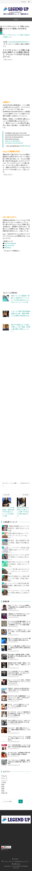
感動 (2, 789)
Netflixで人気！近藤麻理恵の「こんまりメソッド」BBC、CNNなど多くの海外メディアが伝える (19, 697)
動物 (2, 784)
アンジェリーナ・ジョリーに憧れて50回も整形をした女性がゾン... (19, 593)
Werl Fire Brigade (10, 243)
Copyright (7, 866)
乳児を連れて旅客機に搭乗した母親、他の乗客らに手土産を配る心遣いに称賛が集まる (19, 656)
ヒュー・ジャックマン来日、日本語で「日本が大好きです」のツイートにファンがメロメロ (19, 681)
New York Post (9, 245)
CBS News (7, 248)
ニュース (12, 483)
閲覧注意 (4, 793)
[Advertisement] (16, 80)
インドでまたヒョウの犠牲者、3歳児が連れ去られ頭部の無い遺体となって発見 (19, 761)
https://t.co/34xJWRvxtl (12, 141)
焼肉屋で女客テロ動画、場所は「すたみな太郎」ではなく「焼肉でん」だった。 (19, 664)
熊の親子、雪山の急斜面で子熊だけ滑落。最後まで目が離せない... (18, 543)
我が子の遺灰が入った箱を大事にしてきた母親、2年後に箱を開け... (18, 578)
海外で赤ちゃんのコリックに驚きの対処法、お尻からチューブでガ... (18, 564)
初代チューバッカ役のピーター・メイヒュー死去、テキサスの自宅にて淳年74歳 (19, 631)
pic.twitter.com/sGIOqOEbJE (14, 143)
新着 (15, 483)
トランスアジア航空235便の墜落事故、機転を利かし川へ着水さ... (18, 585)
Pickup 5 (4, 776)
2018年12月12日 (25, 146)
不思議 (3, 782)
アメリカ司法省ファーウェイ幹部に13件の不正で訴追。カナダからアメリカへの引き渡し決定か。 (18, 673)
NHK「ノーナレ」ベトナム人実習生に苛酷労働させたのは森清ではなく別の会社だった (19, 607)
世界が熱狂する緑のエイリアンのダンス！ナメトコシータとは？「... (18, 535)
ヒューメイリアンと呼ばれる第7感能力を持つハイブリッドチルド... (18, 550)
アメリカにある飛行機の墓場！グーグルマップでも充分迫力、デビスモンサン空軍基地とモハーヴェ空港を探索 (19, 623)
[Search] (20, 801)
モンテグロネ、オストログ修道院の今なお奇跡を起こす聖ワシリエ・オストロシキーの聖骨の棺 (19, 713)
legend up (23, 483)
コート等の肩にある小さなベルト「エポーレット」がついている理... (18, 571)
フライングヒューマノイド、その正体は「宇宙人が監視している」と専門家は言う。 (19, 738)
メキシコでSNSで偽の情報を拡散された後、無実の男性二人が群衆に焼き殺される (21, 313)
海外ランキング (4, 849)
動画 (2, 787)
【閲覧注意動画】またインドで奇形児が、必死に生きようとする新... (18, 528)
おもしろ (4, 778)
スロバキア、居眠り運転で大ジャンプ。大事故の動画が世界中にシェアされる (19, 729)
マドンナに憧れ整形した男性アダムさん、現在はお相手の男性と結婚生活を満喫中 (19, 647)
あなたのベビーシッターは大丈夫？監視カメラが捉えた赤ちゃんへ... (18, 557)
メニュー (23, 2)
